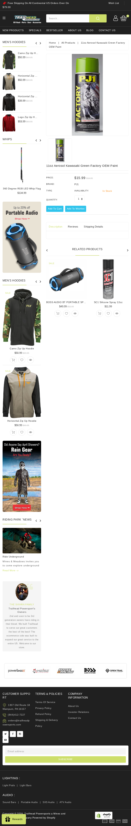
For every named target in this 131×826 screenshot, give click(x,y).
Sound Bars (9, 802)
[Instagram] (20, 734)
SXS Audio (49, 802)
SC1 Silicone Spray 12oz (108, 302)
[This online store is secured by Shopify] (103, 815)
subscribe (65, 759)
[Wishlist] (21, 360)
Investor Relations (78, 712)
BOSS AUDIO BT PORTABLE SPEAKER (69, 302)
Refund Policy (43, 714)
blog (89, 30)
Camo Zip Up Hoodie (30, 53)
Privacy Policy (43, 708)
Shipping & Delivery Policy (46, 723)
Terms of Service (45, 702)
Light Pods (9, 785)
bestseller (54, 30)
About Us (73, 706)
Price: (50, 177)
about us (74, 30)
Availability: (81, 191)
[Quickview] (30, 360)
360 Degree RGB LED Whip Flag (22, 188)
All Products (68, 42)
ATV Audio (65, 802)
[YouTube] (6, 740)
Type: (49, 191)
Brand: (50, 184)
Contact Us (74, 718)
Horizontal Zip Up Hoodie (32, 75)
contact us (107, 30)
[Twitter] (6, 734)
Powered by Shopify (43, 817)
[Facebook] (13, 734)
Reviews (73, 226)
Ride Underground (13, 556)
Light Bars (26, 785)
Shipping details (93, 226)
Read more (9, 570)
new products (13, 30)
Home (52, 42)
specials (35, 30)
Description (55, 226)
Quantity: (52, 200)
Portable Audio (29, 802)
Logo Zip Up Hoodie (29, 117)
